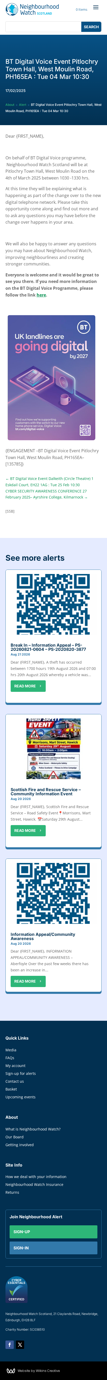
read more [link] (25, 686)
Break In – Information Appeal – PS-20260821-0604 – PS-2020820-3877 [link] (48, 647)
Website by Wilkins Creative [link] (39, 1371)
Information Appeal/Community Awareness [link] (43, 936)
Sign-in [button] (21, 1247)
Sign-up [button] (22, 1231)
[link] (32, 9)
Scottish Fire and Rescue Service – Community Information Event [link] (46, 791)
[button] (96, 7)
